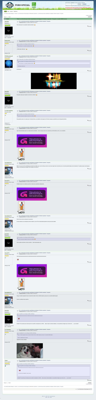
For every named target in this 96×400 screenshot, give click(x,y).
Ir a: (76, 389)
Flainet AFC (7, 40)
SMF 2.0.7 (43, 396)
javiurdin (35, 13)
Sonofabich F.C (8, 162)
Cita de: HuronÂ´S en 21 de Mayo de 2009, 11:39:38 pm (25, 313)
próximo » (90, 15)
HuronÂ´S (7, 127)
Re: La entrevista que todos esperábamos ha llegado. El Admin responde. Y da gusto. (34, 21)
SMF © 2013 (48, 396)
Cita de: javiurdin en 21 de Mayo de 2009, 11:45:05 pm (25, 363)
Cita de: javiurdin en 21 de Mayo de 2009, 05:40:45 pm (25, 237)
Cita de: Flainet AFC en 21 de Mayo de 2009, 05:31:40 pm (26, 59)
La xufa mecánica (9, 110)
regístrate (83, 2)
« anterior (87, 15)
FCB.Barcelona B (9, 56)
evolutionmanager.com (77, 8)
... (7, 382)
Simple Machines (52, 396)
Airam (6, 360)
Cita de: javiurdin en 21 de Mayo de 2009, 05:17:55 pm (26, 61)
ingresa (79, 2)
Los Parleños (8, 329)
